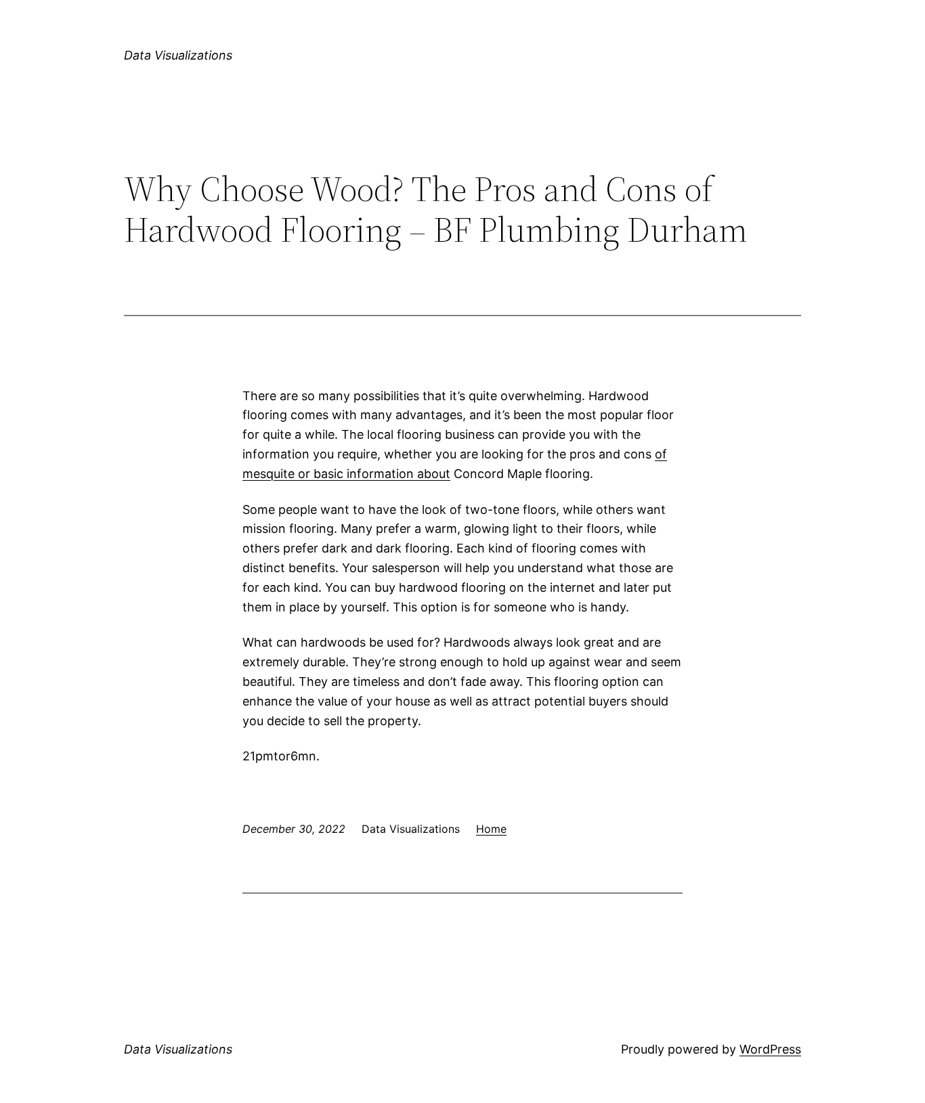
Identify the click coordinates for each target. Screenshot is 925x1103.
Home (491, 829)
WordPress (770, 1049)
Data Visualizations (178, 55)
